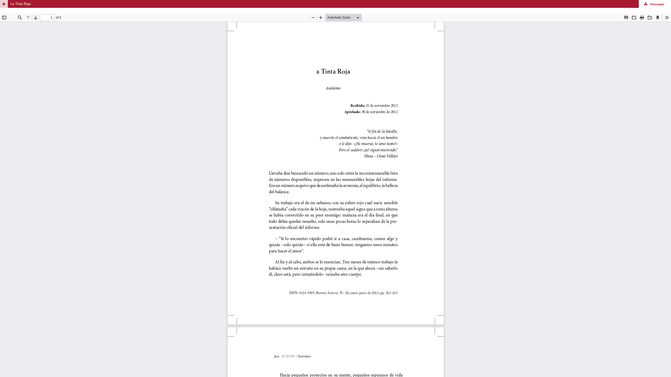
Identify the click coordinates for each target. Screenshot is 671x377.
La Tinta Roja (20, 4)
